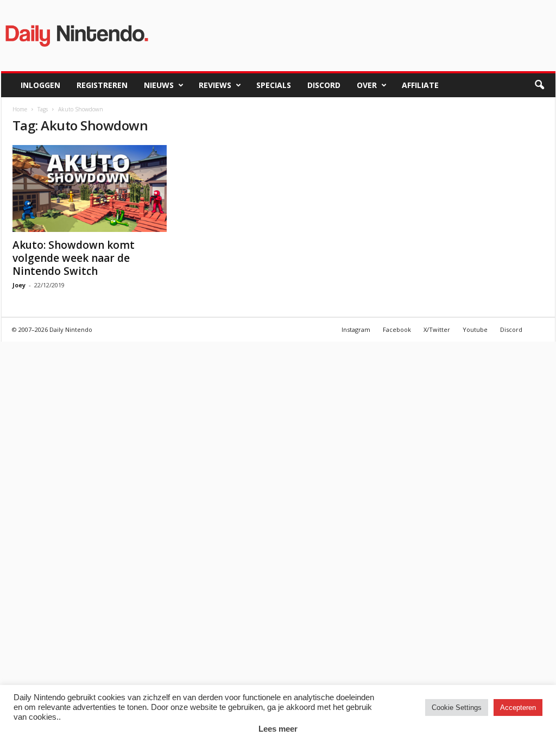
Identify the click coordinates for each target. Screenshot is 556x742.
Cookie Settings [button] (457, 707)
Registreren (102, 85)
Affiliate (420, 85)
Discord (323, 85)
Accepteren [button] (518, 707)
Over (367, 85)
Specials (273, 85)
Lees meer (278, 728)
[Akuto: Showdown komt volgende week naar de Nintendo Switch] (93, 188)
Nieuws (159, 85)
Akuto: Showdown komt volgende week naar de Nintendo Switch (73, 258)
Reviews (215, 85)
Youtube (475, 329)
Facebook (397, 329)
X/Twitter (437, 329)
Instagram (356, 329)
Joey (19, 285)
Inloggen (40, 85)
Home (19, 109)
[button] (539, 85)
